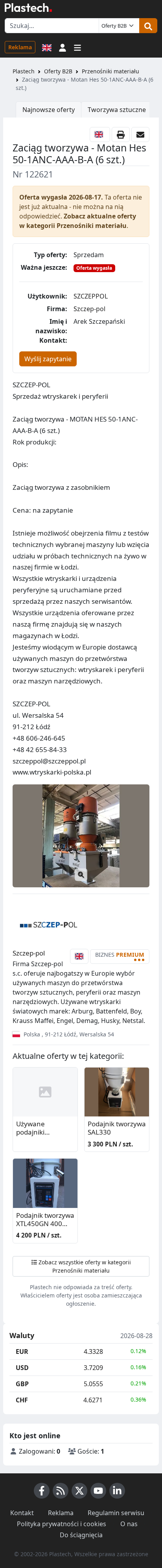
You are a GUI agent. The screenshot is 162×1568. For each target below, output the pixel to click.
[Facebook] (42, 1491)
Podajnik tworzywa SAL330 (117, 1128)
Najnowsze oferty (48, 109)
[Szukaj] (148, 25)
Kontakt (22, 1512)
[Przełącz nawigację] (77, 46)
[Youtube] (98, 1491)
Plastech (24, 71)
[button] (62, 46)
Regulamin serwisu (116, 1512)
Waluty (21, 1335)
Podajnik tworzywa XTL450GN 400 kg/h (45, 1220)
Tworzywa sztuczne (117, 109)
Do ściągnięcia (81, 1535)
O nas (129, 1523)
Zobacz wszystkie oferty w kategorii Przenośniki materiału (84, 1266)
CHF (22, 1400)
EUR (22, 1351)
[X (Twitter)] (79, 1491)
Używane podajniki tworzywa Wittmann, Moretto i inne (38, 1128)
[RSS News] (60, 1491)
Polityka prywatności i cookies (61, 1523)
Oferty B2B (58, 71)
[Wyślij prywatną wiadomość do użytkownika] (140, 134)
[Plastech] (28, 7)
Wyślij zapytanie (48, 359)
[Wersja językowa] (47, 46)
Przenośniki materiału (110, 71)
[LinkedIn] (117, 1491)
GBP (22, 1383)
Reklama (20, 47)
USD (22, 1367)
